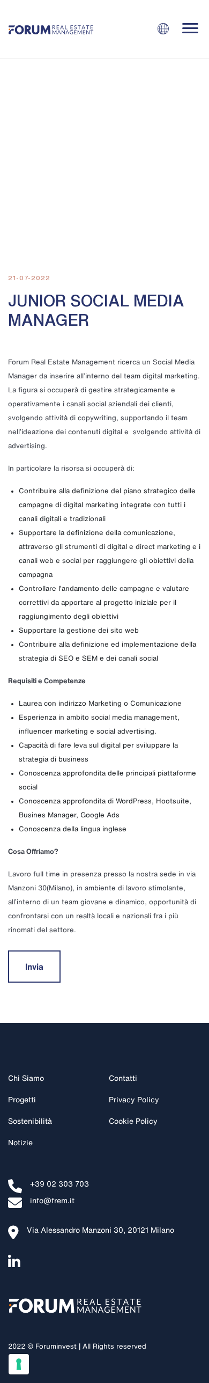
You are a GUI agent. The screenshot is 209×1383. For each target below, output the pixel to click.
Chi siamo (26, 1078)
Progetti (22, 1099)
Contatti (123, 1078)
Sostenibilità (30, 1121)
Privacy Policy (134, 1099)
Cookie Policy (133, 1121)
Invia (34, 966)
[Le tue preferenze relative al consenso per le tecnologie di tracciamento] (19, 1364)
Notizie (20, 1142)
